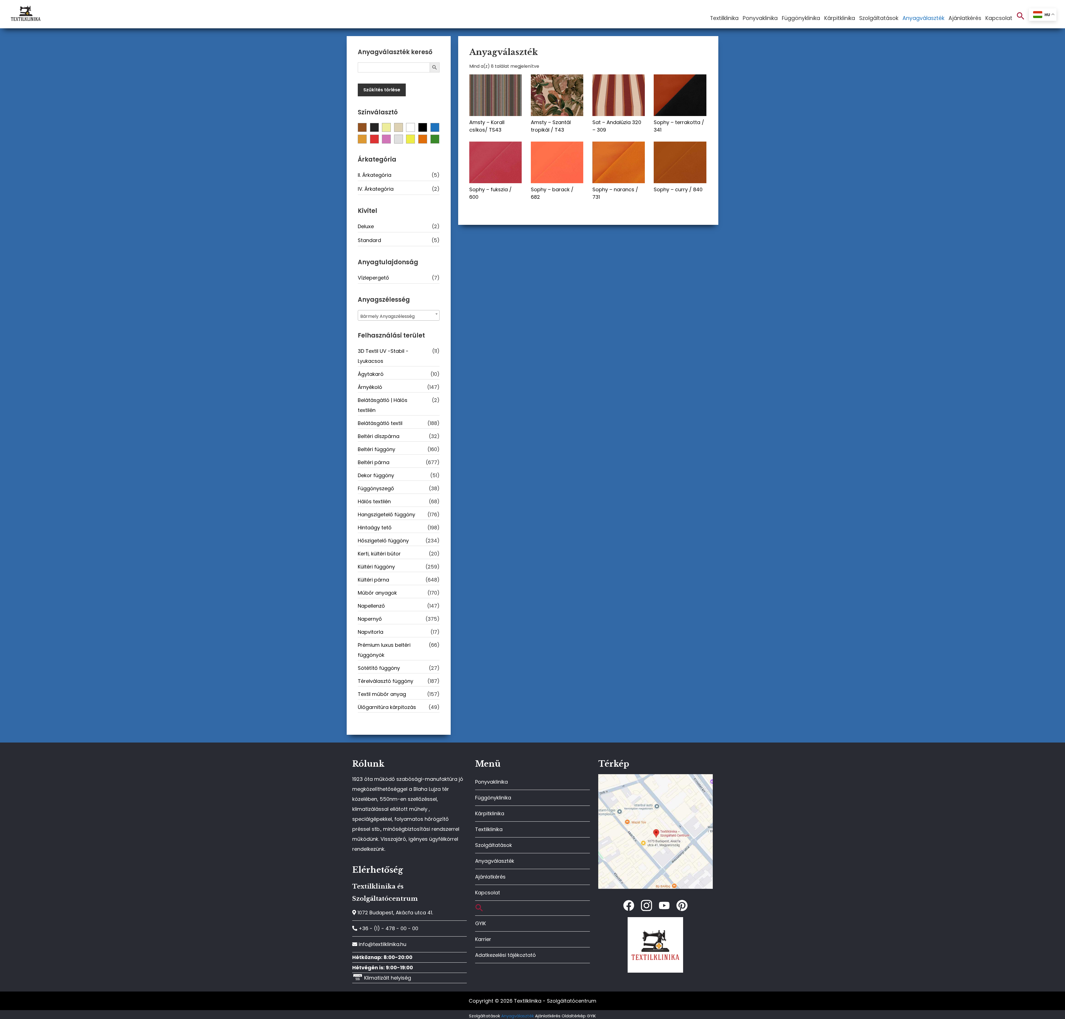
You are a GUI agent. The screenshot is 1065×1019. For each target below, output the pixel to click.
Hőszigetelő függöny (383, 540)
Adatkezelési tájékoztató (505, 955)
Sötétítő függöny (379, 668)
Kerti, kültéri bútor (379, 553)
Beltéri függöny (376, 449)
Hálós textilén (374, 501)
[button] (1020, 16)
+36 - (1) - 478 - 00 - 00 (387, 928)
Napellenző (371, 605)
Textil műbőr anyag (382, 694)
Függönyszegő (376, 488)
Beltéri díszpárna (378, 436)
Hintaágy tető (375, 527)
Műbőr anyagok (377, 592)
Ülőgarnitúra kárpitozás (387, 707)
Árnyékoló (370, 387)
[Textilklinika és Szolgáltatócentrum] (655, 777)
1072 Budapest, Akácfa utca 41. (394, 912)
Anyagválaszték (494, 860)
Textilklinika (489, 829)
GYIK (480, 923)
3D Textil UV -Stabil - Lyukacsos (383, 356)
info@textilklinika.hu (381, 944)
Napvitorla (370, 631)
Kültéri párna (373, 579)
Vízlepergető (373, 277)
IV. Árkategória (376, 188)
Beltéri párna (373, 462)
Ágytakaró (371, 374)
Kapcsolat (487, 892)
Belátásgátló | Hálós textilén (382, 405)
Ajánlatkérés (490, 876)
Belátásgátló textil (380, 423)
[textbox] (398, 316)
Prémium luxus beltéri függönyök (384, 649)
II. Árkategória (374, 175)
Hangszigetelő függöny (386, 514)
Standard (369, 240)
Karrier (483, 939)
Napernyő (370, 618)
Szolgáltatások (493, 845)
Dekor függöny (376, 475)
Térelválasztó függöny (385, 681)
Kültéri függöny (376, 566)
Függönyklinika (493, 797)
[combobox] (399, 315)
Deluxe (366, 226)
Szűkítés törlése (381, 90)
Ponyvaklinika (491, 781)
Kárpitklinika (489, 813)
